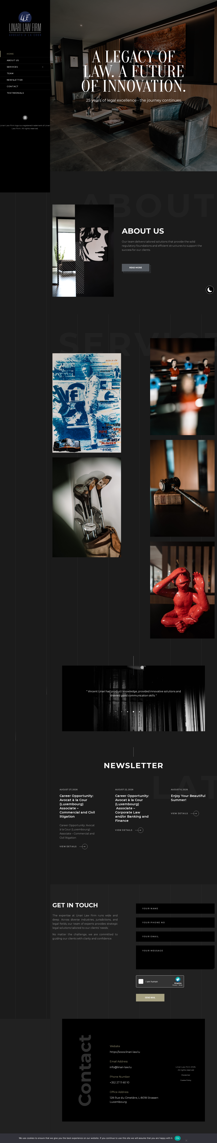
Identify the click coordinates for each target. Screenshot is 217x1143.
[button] (110, 712)
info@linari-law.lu (121, 1067)
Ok (177, 1138)
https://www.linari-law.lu (125, 1051)
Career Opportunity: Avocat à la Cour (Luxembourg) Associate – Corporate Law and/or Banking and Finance (132, 808)
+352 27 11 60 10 (119, 1082)
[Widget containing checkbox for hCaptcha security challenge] (160, 981)
